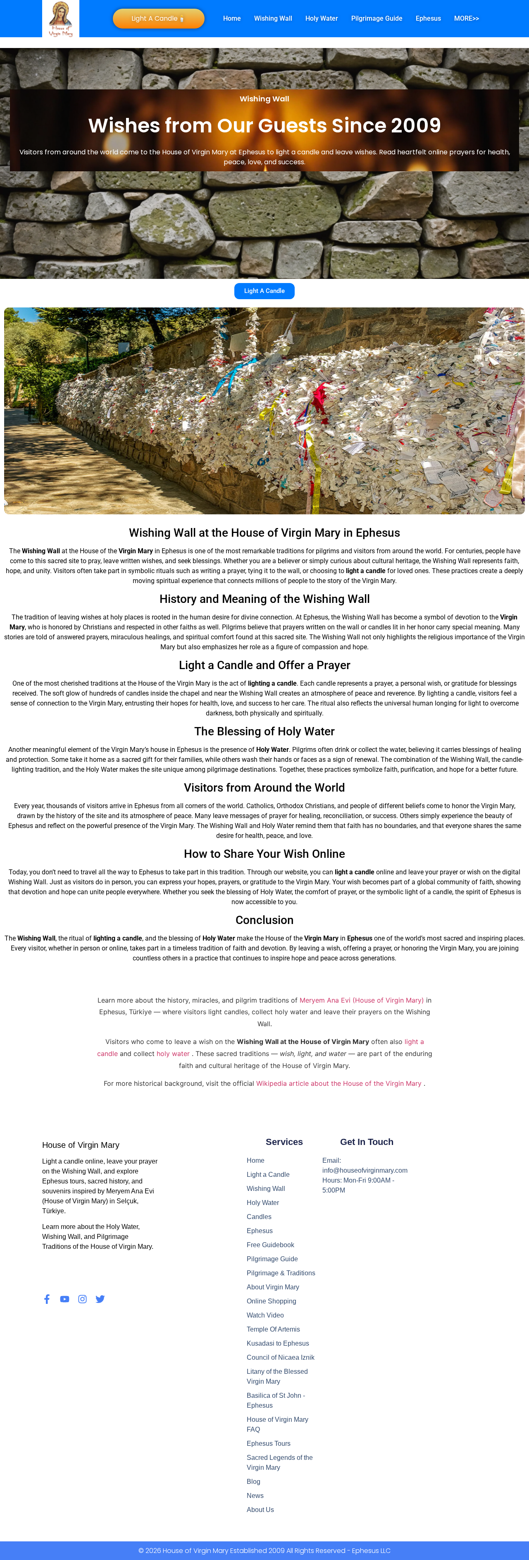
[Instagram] (82, 1299)
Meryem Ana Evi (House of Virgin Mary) (363, 1000)
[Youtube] (64, 1299)
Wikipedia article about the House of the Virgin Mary (340, 1083)
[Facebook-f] (47, 1299)
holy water (174, 1053)
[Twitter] (100, 1299)
